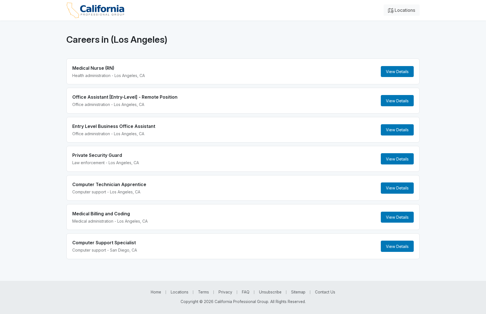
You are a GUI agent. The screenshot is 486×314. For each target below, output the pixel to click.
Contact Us (325, 292)
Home (156, 292)
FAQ (245, 292)
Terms (203, 292)
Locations (404, 10)
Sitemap (298, 292)
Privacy (225, 292)
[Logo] (95, 10)
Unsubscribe (270, 292)
